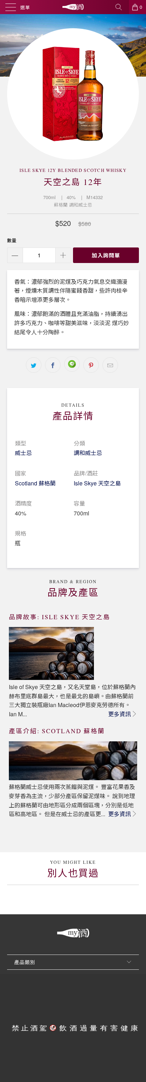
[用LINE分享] (72, 364)
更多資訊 (119, 714)
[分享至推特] (33, 365)
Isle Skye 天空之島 (97, 483)
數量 (11, 240)
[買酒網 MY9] (73, 7)
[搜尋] (121, 7)
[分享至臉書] (53, 365)
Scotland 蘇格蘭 (35, 483)
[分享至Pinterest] (91, 365)
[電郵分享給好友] (110, 365)
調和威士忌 (88, 453)
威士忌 (23, 453)
